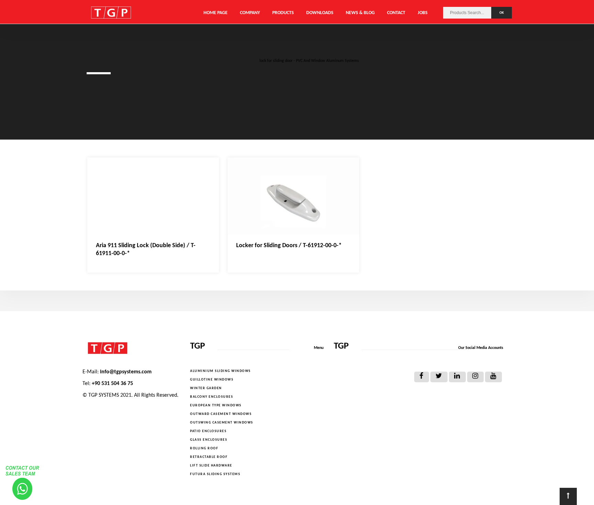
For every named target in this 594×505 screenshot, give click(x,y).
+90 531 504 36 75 (112, 383)
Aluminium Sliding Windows (220, 371)
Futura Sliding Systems (215, 474)
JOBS (423, 12)
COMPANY (250, 12)
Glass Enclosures (208, 440)
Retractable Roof (209, 457)
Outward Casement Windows (221, 414)
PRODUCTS (283, 12)
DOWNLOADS (319, 12)
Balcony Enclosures (211, 397)
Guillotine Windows (211, 380)
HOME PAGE (216, 12)
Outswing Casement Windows (221, 423)
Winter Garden (206, 388)
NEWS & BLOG (360, 12)
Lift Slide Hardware (211, 466)
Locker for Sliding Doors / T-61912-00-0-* (289, 245)
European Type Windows (216, 405)
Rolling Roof (204, 448)
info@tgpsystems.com (126, 372)
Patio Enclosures (208, 431)
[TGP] (131, 348)
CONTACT (396, 12)
